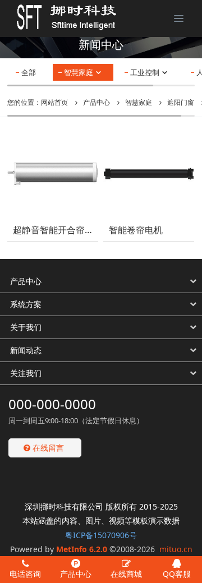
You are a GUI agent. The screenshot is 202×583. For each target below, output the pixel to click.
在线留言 (47, 447)
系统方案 (26, 304)
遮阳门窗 (180, 102)
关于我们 (26, 327)
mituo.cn (175, 549)
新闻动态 (26, 350)
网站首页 (54, 102)
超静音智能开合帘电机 (53, 230)
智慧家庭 (79, 72)
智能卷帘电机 (136, 230)
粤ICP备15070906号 (101, 535)
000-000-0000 (52, 404)
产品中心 (96, 102)
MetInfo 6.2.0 (81, 549)
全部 (28, 72)
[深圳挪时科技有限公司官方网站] (58, 17)
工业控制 (145, 72)
